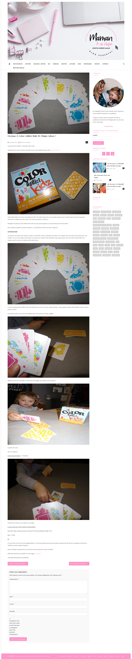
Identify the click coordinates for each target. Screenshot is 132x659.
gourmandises (99, 242)
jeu (117, 242)
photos (96, 252)
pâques (103, 252)
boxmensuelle (98, 222)
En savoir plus (108, 126)
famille (116, 235)
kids (113, 245)
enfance (114, 232)
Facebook (37, 553)
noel (101, 248)
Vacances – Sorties (39, 64)
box (108, 218)
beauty (103, 215)
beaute (96, 215)
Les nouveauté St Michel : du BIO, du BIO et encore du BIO (79, 563)
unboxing (106, 255)
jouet (107, 245)
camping (96, 228)
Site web (12, 611)
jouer (101, 245)
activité (96, 212)
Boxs (79, 64)
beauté (110, 215)
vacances (116, 255)
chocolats (114, 228)
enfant (96, 235)
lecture (119, 245)
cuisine (96, 232)
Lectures (72, 64)
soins (116, 252)
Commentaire (14, 579)
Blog (16, 139)
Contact (97, 64)
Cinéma (111, 656)
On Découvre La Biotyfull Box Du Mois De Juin (115, 165)
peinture (108, 248)
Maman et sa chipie (25, 142)
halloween (110, 242)
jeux (95, 245)
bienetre (118, 215)
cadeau (115, 225)
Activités (28, 64)
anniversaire (106, 212)
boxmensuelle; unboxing (102, 225)
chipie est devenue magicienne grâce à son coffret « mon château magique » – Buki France (19, 563)
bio (95, 218)
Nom (11, 597)
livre (95, 248)
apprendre (116, 212)
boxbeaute (116, 218)
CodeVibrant (53, 656)
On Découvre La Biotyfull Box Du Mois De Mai (115, 185)
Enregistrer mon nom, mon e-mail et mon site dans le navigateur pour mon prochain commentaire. (14, 627)
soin (110, 252)
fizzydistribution (100, 238)
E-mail (11, 604)
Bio (49, 64)
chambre (105, 228)
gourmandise (112, 238)
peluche (116, 248)
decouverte (105, 232)
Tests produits (17, 64)
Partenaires (88, 64)
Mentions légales (18, 68)
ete (110, 235)
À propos (105, 64)
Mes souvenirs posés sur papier (102, 176)
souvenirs (97, 255)
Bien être (76, 656)
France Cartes (55, 150)
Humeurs (56, 64)
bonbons (102, 218)
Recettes (64, 64)
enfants (104, 235)
